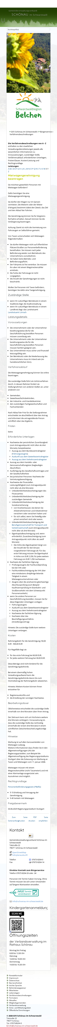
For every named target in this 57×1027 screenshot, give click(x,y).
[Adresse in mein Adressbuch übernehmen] (31, 838)
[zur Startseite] (27, 16)
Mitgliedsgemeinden (17, 1003)
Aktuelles (13, 1000)
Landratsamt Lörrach (17, 312)
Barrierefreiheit (15, 983)
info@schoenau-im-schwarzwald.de (27, 901)
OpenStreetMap (19, 852)
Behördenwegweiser (17, 988)
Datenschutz (14, 980)
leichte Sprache (15, 985)
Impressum (13, 978)
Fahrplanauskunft (20, 855)
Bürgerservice (46, 131)
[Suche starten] (7, 33)
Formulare (13, 998)
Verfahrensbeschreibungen (20, 995)
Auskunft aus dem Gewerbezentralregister (30, 456)
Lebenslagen (14, 993)
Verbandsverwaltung (17, 1005)
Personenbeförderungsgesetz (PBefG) (24, 786)
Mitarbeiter (13, 990)
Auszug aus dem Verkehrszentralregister (29, 459)
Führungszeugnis (19, 453)
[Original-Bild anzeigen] (17, 931)
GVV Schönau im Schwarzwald (24, 131)
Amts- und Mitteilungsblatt (20, 1008)
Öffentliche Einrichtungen (19, 1010)
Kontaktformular (16, 975)
